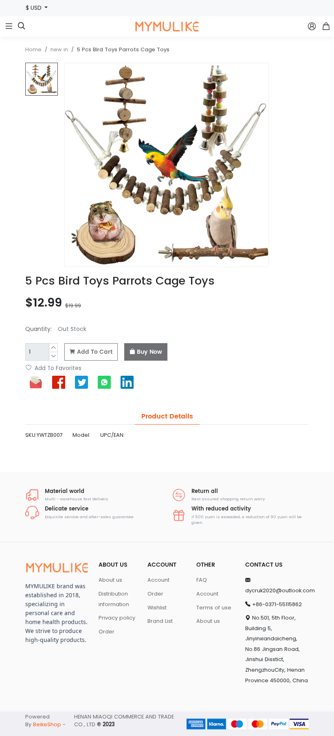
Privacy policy (117, 617)
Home (33, 49)
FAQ (201, 579)
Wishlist (157, 607)
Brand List (160, 621)
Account (158, 579)
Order (106, 631)
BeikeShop (47, 724)
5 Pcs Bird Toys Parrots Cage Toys (123, 49)
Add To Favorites (57, 368)
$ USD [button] (34, 8)
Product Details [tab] (167, 416)
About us (110, 579)
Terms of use (213, 607)
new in (59, 49)
